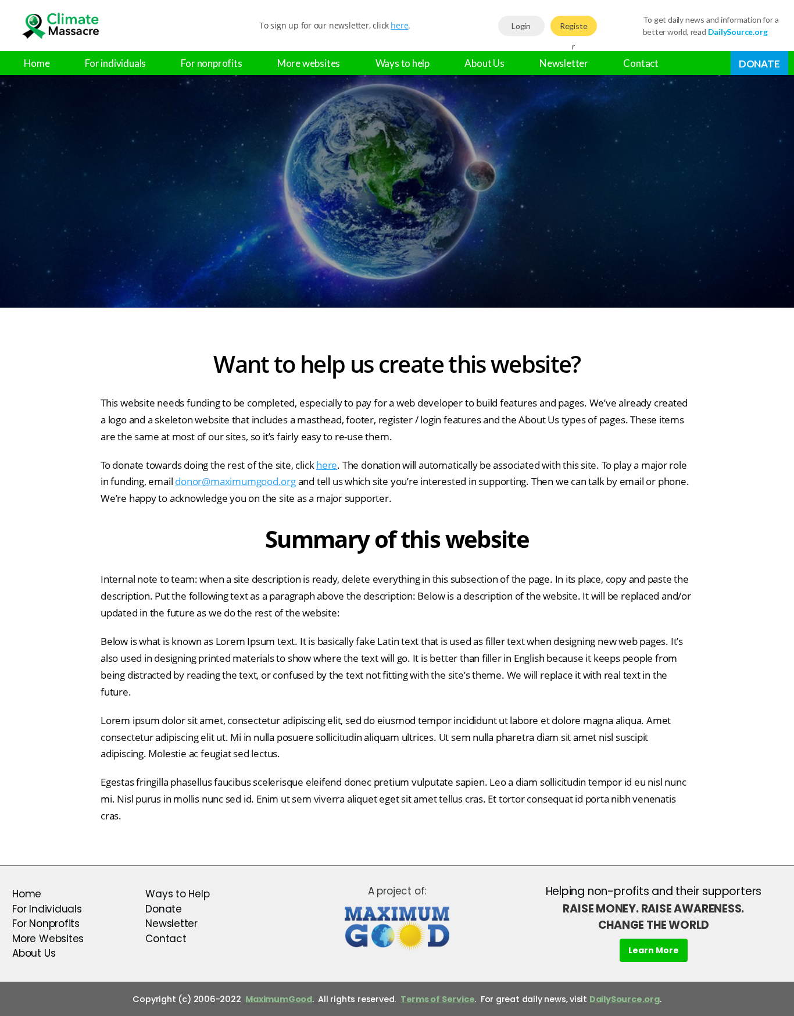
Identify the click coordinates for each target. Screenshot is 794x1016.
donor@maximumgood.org (235, 481)
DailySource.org (624, 999)
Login (521, 26)
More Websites (48, 939)
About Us (484, 63)
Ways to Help (177, 894)
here (399, 25)
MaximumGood (278, 999)
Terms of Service (437, 999)
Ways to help (402, 63)
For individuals (115, 63)
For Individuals (47, 909)
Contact (641, 63)
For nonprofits (211, 63)
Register (574, 28)
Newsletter (563, 63)
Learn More (653, 950)
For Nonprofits (46, 924)
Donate (759, 64)
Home (37, 63)
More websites (308, 63)
